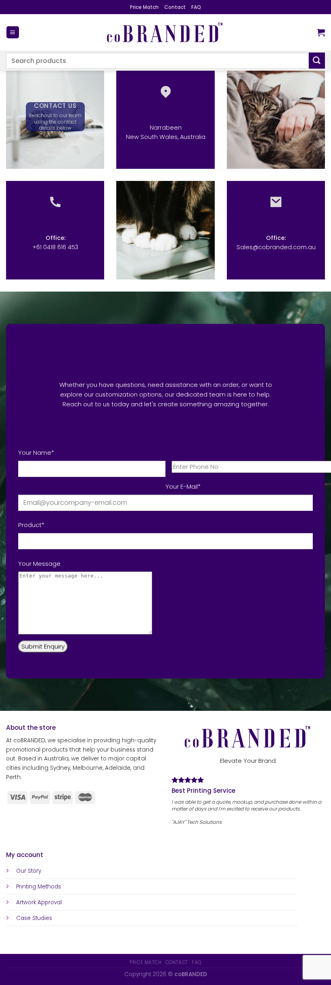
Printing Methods (38, 886)
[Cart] (321, 32)
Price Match (144, 7)
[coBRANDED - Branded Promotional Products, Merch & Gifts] (165, 32)
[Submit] (317, 60)
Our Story (28, 871)
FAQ (196, 7)
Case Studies (34, 918)
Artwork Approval (39, 902)
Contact (175, 7)
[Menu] (12, 32)
